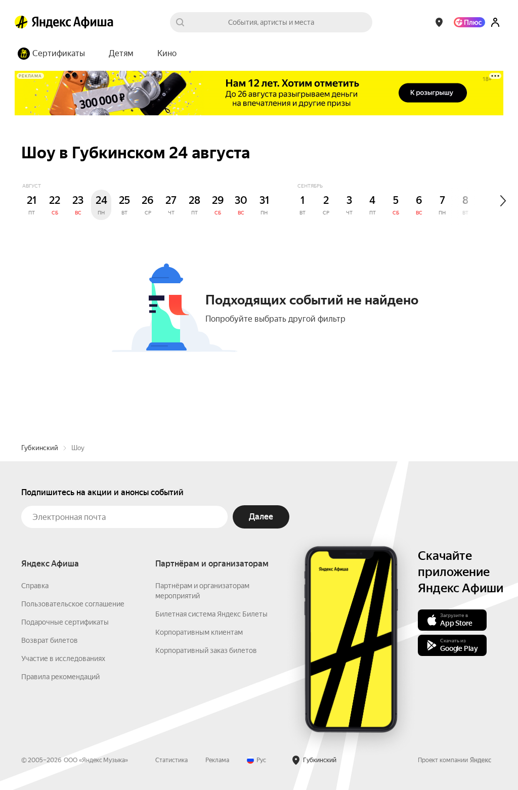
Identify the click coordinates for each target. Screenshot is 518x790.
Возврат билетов (49, 640)
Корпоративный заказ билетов (206, 650)
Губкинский (39, 448)
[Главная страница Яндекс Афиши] (21, 22)
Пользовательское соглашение (72, 604)
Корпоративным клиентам (199, 632)
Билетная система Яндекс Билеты (211, 614)
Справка (35, 586)
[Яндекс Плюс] (469, 22)
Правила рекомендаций (60, 677)
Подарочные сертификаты (65, 622)
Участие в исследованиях (63, 658)
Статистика (171, 760)
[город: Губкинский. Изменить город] (439, 22)
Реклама (217, 760)
